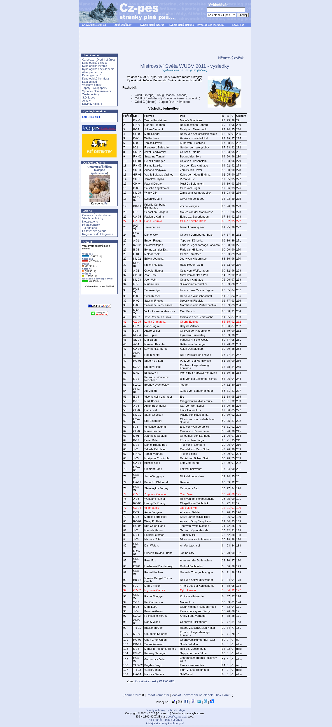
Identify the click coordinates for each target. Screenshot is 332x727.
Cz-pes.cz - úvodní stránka (98, 59)
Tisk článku (223, 695)
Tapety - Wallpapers (94, 88)
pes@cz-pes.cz (177, 716)
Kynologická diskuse (181, 24)
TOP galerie (89, 228)
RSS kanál (155, 719)
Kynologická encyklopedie (98, 69)
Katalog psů (89, 81)
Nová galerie (90, 221)
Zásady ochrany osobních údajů (165, 710)
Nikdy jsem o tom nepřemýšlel (97, 278)
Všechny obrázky (92, 218)
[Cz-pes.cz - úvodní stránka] (124, 11)
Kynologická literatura (210, 24)
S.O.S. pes (238, 24)
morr (104, 173)
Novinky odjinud (92, 104)
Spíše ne (87, 268)
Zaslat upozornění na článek (192, 695)
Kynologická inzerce (152, 24)
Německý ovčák (231, 58)
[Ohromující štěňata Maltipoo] (99, 201)
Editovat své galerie (94, 231)
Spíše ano (87, 259)
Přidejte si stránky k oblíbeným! (165, 723)
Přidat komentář (158, 695)
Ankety (86, 100)
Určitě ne (86, 273)
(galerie (99, 170)
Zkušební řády (123, 24)
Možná (85, 264)
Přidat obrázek (91, 224)
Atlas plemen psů (92, 72)
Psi (106, 203)
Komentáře (132, 695)
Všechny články (91, 85)
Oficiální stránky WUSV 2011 (155, 681)
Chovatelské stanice (94, 24)
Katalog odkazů (91, 75)
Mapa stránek (173, 719)
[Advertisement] (165, 43)
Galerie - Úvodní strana (96, 215)
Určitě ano (87, 254)
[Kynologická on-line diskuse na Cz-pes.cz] (99, 128)
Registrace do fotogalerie (97, 234)
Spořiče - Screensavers (96, 91)
